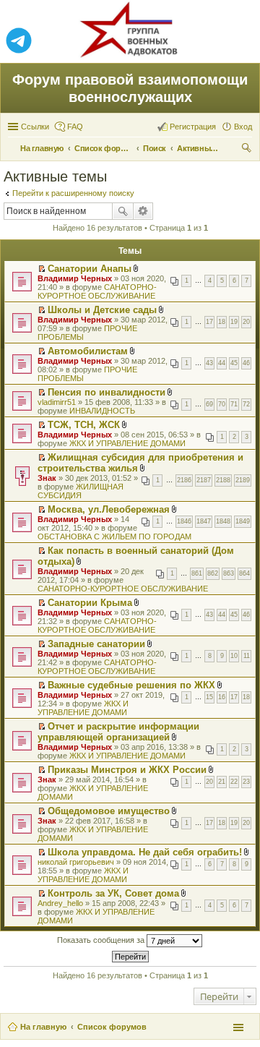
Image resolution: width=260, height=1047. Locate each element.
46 (246, 363)
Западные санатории (96, 643)
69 (209, 404)
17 (209, 321)
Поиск (123, 211)
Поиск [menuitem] (247, 149)
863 (228, 573)
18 (221, 321)
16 (221, 697)
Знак (47, 478)
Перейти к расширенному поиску (73, 193)
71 (234, 404)
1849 (242, 521)
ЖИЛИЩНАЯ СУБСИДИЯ (81, 491)
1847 (203, 521)
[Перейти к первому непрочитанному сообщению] (42, 269)
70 (221, 404)
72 (246, 404)
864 (244, 573)
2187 (203, 480)
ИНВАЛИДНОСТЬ (102, 410)
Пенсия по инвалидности (106, 392)
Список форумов (112, 1026)
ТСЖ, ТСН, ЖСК (84, 424)
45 (234, 363)
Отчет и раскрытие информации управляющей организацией (118, 732)
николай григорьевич (76, 862)
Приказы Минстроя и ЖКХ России (127, 769)
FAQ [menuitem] (75, 126)
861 (196, 573)
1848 (223, 521)
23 (246, 781)
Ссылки (35, 126)
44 (221, 363)
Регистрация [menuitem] (193, 126)
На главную (43, 1026)
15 (209, 697)
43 (209, 363)
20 (246, 321)
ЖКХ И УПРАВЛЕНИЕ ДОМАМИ (127, 443)
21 (221, 781)
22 (234, 781)
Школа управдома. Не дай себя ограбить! (145, 852)
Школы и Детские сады (102, 309)
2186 (184, 480)
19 (234, 321)
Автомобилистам (88, 351)
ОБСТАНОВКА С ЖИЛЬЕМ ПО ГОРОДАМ (114, 536)
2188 (223, 480)
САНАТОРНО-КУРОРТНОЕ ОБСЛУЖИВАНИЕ (97, 291)
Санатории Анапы (89, 268)
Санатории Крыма (90, 602)
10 (234, 655)
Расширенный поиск (143, 211)
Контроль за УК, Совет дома (113, 893)
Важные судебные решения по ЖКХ (131, 685)
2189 (242, 480)
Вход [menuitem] (243, 126)
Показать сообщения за (102, 940)
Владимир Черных (75, 278)
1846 (184, 521)
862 (212, 573)
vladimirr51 (57, 402)
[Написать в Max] (241, 41)
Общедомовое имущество (109, 810)
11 (246, 655)
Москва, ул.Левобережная (109, 509)
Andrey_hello (60, 903)
